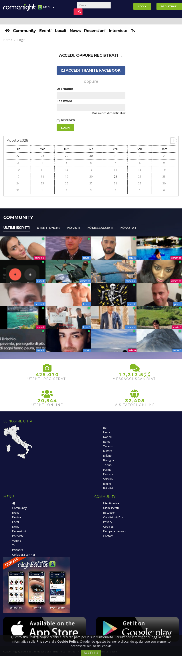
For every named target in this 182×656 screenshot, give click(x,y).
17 (18, 176)
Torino (107, 465)
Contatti (108, 536)
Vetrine (16, 541)
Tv (133, 30)
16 (164, 170)
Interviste (118, 30)
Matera (107, 451)
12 (66, 170)
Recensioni (94, 30)
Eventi (45, 30)
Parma (107, 470)
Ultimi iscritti (16, 228)
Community (24, 30)
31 (115, 156)
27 (18, 156)
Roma (107, 442)
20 (91, 176)
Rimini (107, 484)
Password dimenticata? (108, 113)
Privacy (107, 522)
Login (142, 6)
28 (42, 156)
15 (139, 170)
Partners (17, 550)
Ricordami (68, 120)
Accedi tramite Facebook (93, 70)
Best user (109, 513)
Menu (47, 7)
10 (18, 170)
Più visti (73, 228)
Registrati (169, 6)
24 (18, 183)
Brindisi (108, 488)
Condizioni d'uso (114, 517)
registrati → (108, 55)
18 (42, 176)
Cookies (108, 527)
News (75, 30)
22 (139, 176)
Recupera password (116, 531)
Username (65, 89)
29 (66, 156)
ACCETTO (91, 653)
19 (66, 176)
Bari (105, 428)
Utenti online (48, 228)
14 (115, 170)
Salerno (108, 479)
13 (91, 170)
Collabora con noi (23, 555)
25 (42, 183)
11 (42, 170)
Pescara (108, 474)
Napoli (107, 437)
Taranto (108, 446)
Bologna (108, 460)
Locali (60, 30)
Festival (17, 517)
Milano (107, 456)
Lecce (106, 432)
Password (64, 101)
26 (66, 183)
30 (91, 156)
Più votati (128, 228)
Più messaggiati (100, 228)
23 (164, 176)
